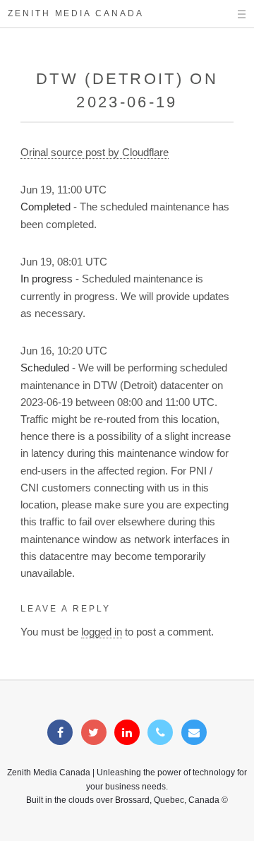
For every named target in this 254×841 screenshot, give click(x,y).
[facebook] (60, 733)
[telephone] (160, 733)
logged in (101, 632)
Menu (229, 14)
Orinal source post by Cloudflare (94, 152)
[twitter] (94, 733)
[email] (194, 733)
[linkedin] (127, 733)
